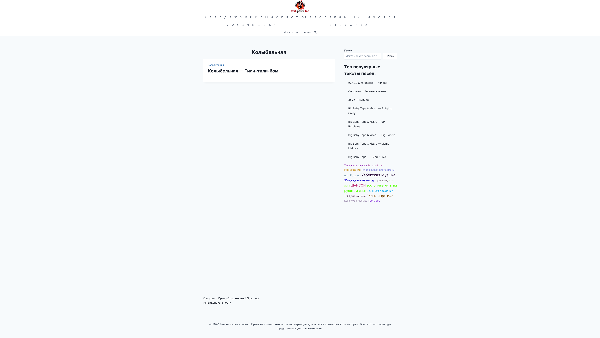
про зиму (382, 180)
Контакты (209, 298)
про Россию (352, 175)
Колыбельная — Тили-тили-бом (243, 71)
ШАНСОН (358, 185)
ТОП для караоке (355, 196)
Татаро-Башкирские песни (378, 169)
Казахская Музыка (355, 200)
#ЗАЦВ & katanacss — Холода (367, 82)
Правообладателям (231, 298)
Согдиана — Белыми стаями (367, 91)
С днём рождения (381, 190)
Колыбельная (216, 65)
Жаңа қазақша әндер (359, 180)
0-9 (304, 17)
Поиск (348, 50)
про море (374, 200)
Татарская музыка (355, 165)
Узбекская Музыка (378, 175)
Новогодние (352, 169)
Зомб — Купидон (359, 99)
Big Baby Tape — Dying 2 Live (367, 157)
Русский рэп (375, 165)
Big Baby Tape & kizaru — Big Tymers (371, 135)
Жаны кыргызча (380, 196)
